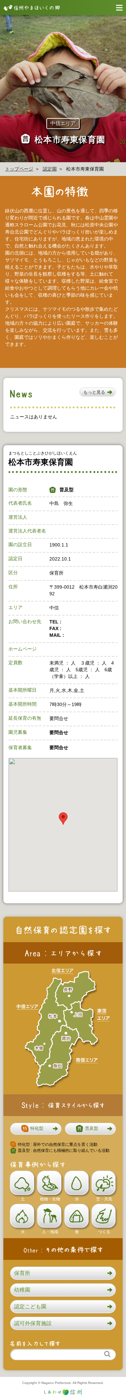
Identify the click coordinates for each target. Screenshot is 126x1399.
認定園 (50, 169)
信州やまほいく (30, 7)
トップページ (19, 169)
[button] (97, 392)
